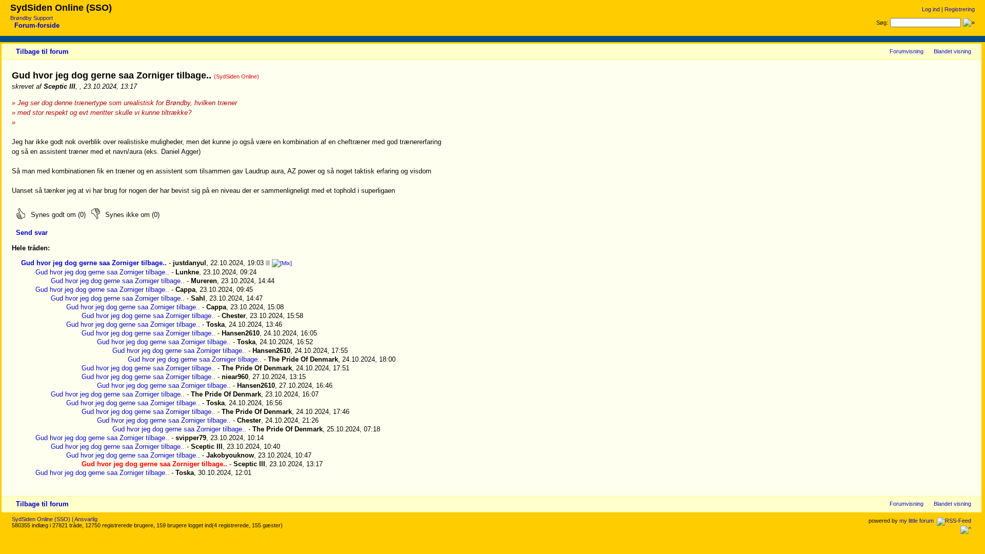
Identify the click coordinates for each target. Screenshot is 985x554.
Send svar (32, 232)
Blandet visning (952, 51)
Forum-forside (37, 25)
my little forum (916, 521)
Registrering (959, 9)
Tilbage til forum (42, 51)
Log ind (931, 9)
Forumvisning (906, 51)
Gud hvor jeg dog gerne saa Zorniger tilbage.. (94, 263)
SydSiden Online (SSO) (41, 519)
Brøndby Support (31, 18)
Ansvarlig (85, 519)
